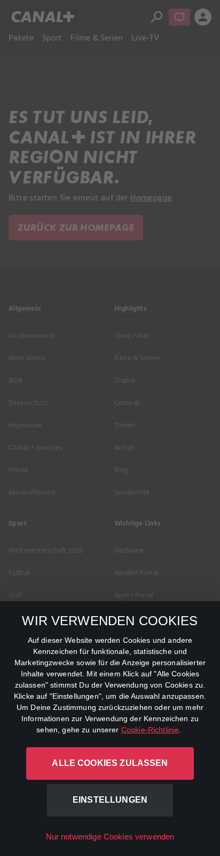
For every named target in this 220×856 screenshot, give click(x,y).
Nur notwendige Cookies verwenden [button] (110, 836)
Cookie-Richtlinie (150, 729)
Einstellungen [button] (110, 799)
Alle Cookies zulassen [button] (110, 763)
